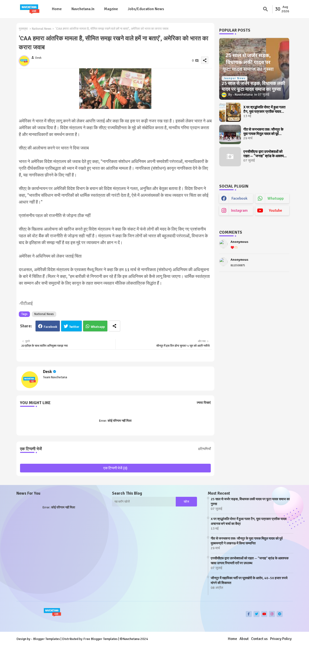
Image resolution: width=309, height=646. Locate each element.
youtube (275, 210)
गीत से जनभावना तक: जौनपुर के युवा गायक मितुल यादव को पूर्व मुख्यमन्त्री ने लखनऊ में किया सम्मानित (263, 131)
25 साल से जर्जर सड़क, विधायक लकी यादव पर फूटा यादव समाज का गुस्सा (250, 501)
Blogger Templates (46, 639)
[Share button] (114, 326)
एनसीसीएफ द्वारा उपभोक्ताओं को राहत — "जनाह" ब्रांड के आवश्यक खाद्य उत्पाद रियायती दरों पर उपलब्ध (264, 153)
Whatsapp (98, 327)
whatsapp (275, 198)
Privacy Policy (281, 639)
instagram (239, 210)
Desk (47, 371)
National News (41, 29)
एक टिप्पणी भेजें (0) (115, 468)
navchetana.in (82, 9)
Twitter (74, 327)
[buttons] (249, 614)
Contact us (259, 639)
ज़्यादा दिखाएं (204, 403)
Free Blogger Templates (100, 639)
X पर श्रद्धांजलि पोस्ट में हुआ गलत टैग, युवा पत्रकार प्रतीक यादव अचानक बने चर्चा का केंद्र (264, 109)
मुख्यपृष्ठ (23, 29)
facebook (239, 198)
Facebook (50, 327)
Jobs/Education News (146, 9)
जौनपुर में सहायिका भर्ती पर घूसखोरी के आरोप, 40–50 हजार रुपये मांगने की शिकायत (249, 580)
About (244, 639)
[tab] (57, 9)
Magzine (111, 9)
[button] (265, 9)
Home (57, 9)
